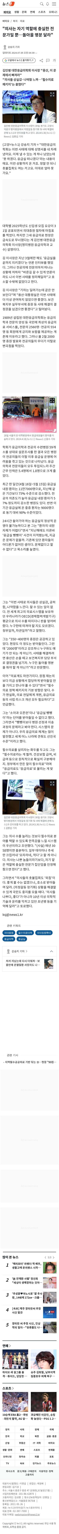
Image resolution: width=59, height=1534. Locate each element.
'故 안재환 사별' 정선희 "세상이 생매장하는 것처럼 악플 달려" (27, 1282)
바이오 (5, 21)
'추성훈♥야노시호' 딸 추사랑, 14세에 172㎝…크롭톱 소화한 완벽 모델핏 (27, 1297)
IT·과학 (37, 1443)
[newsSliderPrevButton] (45, 1257)
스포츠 (6, 1388)
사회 (22, 1429)
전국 (7, 1436)
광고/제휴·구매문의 (26, 1471)
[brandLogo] (8, 4)
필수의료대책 (25, 932)
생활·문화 (7, 1449)
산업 (7, 1443)
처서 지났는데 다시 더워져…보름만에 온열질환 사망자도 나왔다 (23, 963)
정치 (7, 1429)
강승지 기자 (14, 47)
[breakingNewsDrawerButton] (47, 3)
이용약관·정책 (46, 1471)
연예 (5, 1345)
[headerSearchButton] (41, 3)
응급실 (21, 939)
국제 (51, 1429)
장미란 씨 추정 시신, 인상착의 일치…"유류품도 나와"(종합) (26, 1327)
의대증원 (8, 932)
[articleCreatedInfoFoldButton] (36, 53)
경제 (37, 1429)
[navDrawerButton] (54, 3)
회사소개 (10, 1471)
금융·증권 (52, 1436)
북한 (37, 1436)
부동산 (22, 1443)
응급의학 (8, 939)
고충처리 (29, 1474)
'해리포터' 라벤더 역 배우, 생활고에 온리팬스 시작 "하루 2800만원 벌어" (26, 1267)
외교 (22, 1436)
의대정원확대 (44, 932)
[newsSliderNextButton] (53, 1257)
